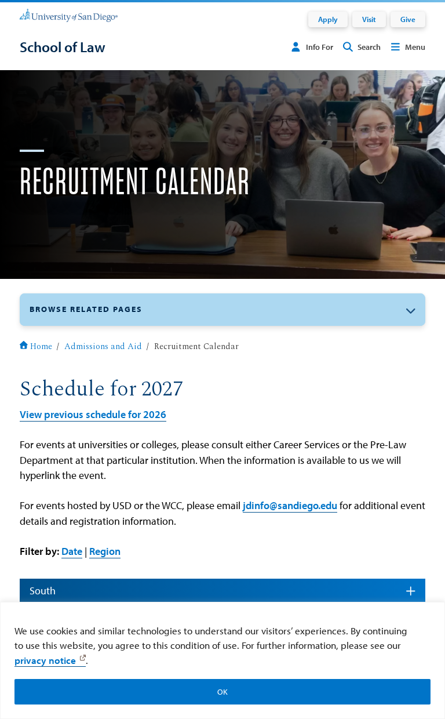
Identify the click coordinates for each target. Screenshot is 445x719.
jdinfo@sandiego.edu (290, 505)
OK (222, 692)
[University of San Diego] (69, 15)
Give (407, 19)
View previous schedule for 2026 (93, 414)
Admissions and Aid (103, 347)
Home (41, 347)
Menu (415, 47)
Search (369, 47)
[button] (222, 309)
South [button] (43, 590)
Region (105, 551)
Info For (319, 47)
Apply (328, 19)
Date (71, 551)
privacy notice (45, 660)
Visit (369, 19)
